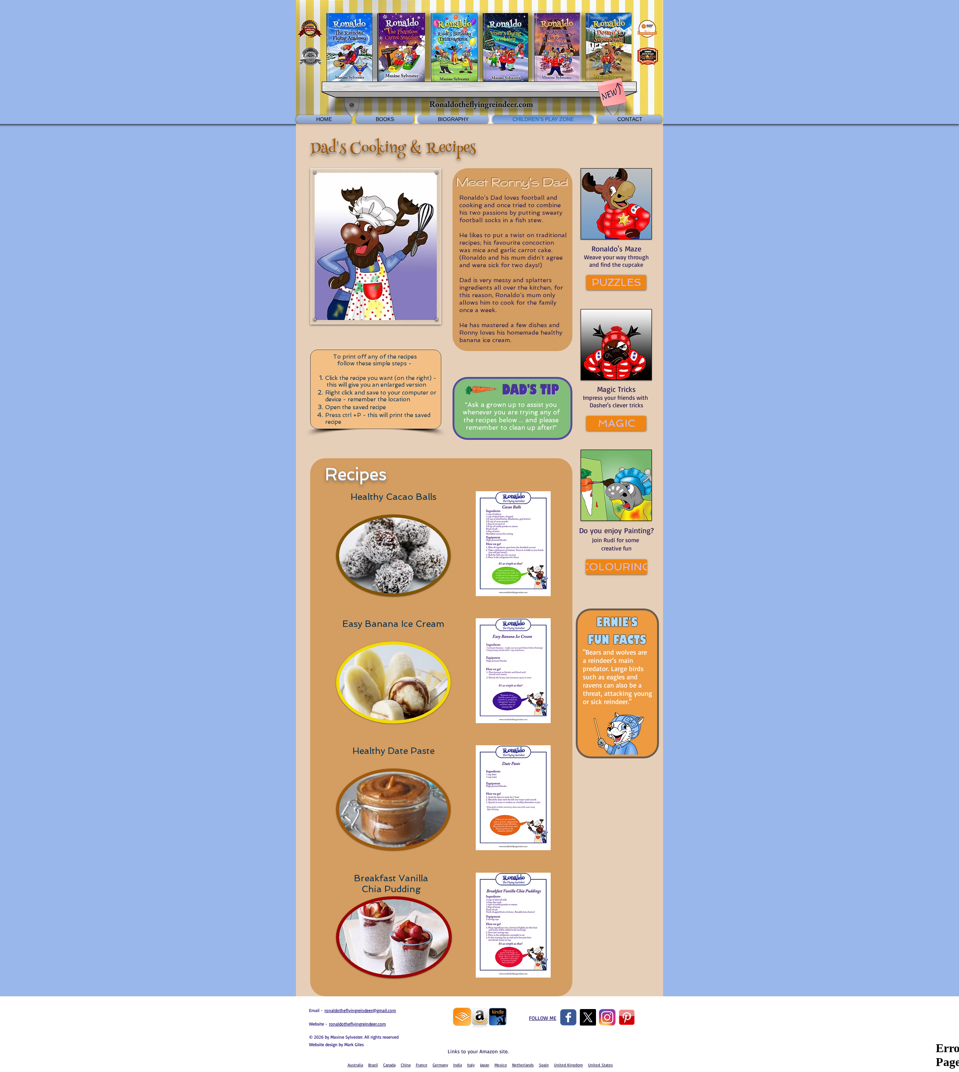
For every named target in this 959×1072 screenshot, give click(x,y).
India (457, 1065)
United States (600, 1065)
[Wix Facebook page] (568, 1017)
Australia (355, 1065)
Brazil (373, 1065)
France (421, 1065)
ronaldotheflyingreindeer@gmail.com (360, 1010)
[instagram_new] (607, 1017)
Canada (389, 1065)
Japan (484, 1065)
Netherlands (523, 1065)
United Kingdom (568, 1065)
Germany (440, 1065)
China (406, 1065)
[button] (616, 282)
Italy (471, 1065)
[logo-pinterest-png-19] (626, 1017)
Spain (544, 1065)
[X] (588, 1017)
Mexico (500, 1065)
